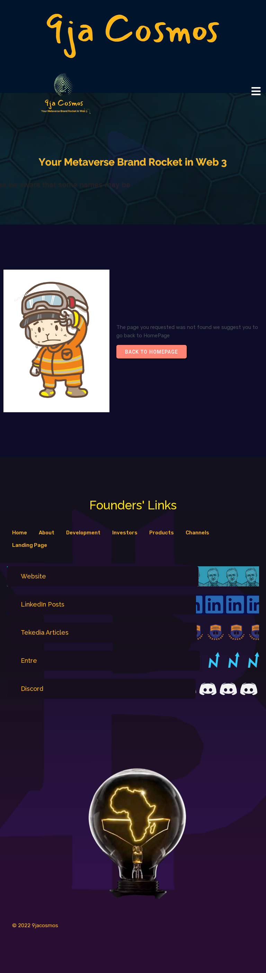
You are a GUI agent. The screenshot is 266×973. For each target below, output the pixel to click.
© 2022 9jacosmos (35, 925)
